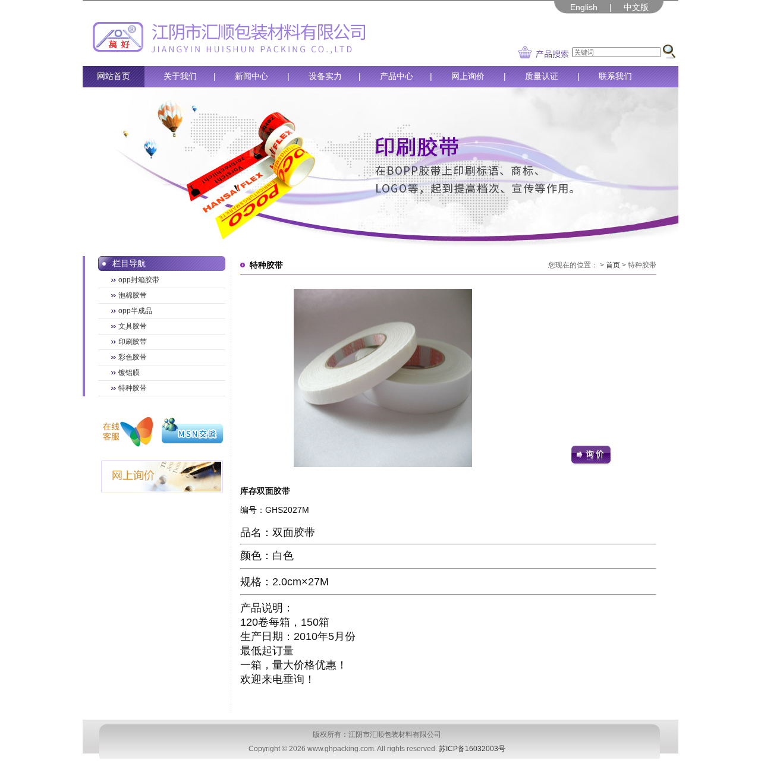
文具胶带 (132, 326)
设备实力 (325, 76)
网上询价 (468, 76)
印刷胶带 (132, 342)
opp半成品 (135, 311)
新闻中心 (251, 76)
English (584, 7)
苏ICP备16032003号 (472, 749)
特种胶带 (132, 388)
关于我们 (180, 76)
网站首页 (113, 76)
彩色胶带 (132, 357)
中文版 (636, 7)
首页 (613, 265)
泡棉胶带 (132, 295)
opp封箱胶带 (138, 280)
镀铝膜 (129, 372)
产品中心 (396, 76)
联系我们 (615, 76)
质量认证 (541, 76)
